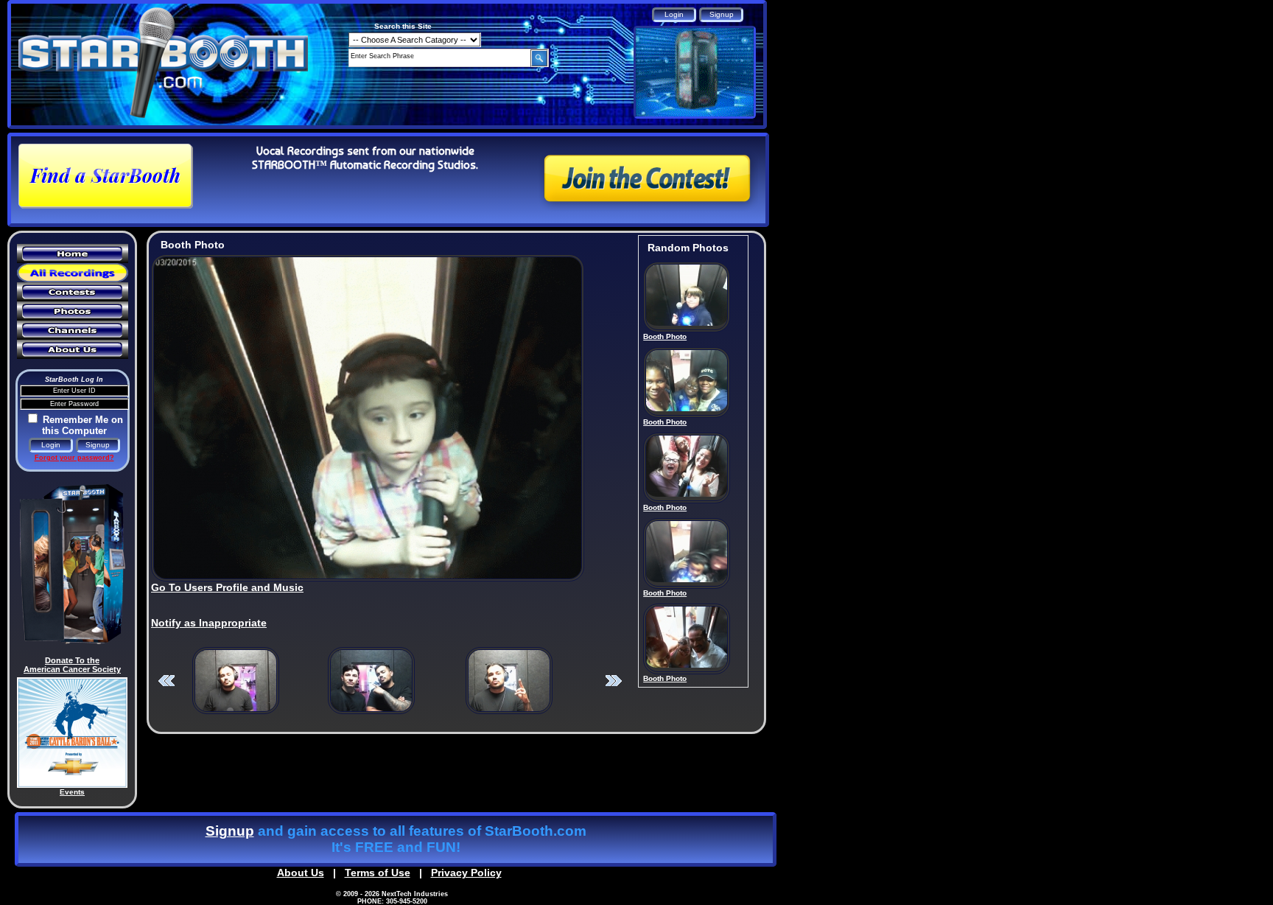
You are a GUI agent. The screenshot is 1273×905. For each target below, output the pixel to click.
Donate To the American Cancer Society (72, 665)
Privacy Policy (466, 872)
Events (72, 792)
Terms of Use (377, 872)
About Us (300, 872)
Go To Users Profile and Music (227, 587)
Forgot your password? (74, 457)
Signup (230, 831)
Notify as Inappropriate (209, 623)
